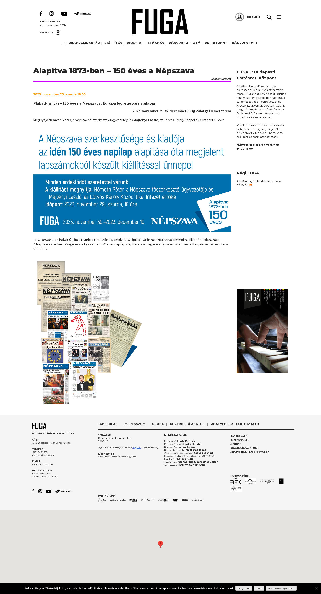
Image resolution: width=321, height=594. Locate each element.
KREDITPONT (216, 43)
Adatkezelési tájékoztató (281, 588)
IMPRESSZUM (134, 424)
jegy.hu (137, 447)
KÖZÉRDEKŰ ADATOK (187, 424)
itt (250, 185)
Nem (259, 588)
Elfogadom (244, 588)
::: (62, 43)
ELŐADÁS (156, 43)
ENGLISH (253, 16)
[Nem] (316, 588)
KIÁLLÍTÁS (113, 43)
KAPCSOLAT (107, 424)
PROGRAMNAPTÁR (84, 43)
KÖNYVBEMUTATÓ (184, 43)
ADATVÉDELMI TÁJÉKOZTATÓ (235, 424)
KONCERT (135, 43)
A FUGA (158, 424)
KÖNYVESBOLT (245, 43)
